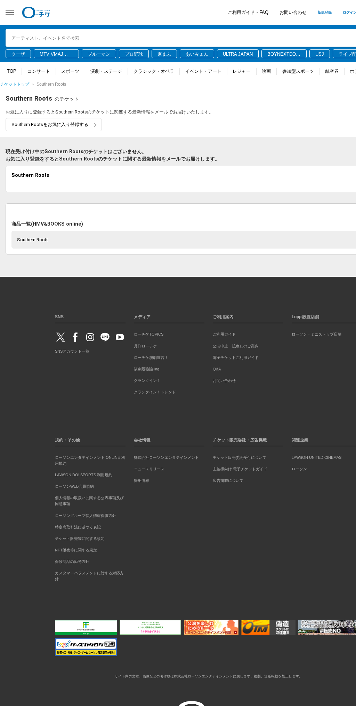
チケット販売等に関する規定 (80, 537)
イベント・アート (203, 71)
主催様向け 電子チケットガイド (240, 468)
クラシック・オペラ (154, 71)
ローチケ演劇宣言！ (151, 356)
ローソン (299, 468)
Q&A (217, 368)
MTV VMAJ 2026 (51, 55)
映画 (266, 71)
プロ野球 (134, 54)
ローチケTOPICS (148, 333)
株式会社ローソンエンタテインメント (166, 456)
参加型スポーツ (298, 71)
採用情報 (141, 479)
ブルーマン (99, 54)
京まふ (164, 54)
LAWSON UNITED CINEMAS (316, 456)
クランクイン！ (147, 379)
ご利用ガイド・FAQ (248, 12)
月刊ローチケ (145, 345)
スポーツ (70, 71)
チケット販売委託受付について (239, 456)
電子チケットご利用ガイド (236, 356)
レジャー (242, 71)
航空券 (332, 71)
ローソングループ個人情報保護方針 (85, 514)
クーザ (18, 54)
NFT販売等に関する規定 (76, 549)
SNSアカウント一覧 (72, 350)
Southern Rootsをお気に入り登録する (49, 124)
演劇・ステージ (106, 71)
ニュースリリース (149, 468)
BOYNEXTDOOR (283, 55)
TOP (11, 71)
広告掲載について (228, 479)
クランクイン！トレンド (155, 391)
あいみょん (197, 54)
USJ (319, 54)
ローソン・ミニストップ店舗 (316, 333)
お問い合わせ (293, 12)
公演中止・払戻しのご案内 (236, 345)
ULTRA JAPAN (238, 54)
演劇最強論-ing (146, 368)
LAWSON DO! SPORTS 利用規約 (83, 474)
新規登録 (325, 12)
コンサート (38, 71)
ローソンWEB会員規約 (74, 485)
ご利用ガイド (224, 333)
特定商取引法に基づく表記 (78, 526)
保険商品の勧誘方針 (72, 560)
